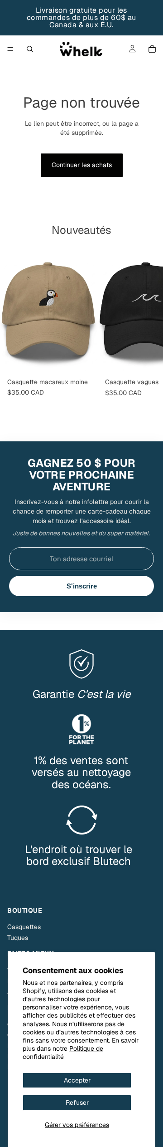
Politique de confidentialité (63, 1052)
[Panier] (152, 49)
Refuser (77, 1102)
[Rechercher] (30, 49)
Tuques (17, 938)
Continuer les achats (82, 165)
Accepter (77, 1080)
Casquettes (24, 927)
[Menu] (10, 49)
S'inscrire (82, 586)
